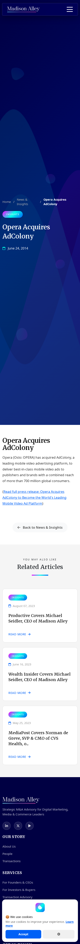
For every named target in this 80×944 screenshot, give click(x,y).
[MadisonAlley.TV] (29, 826)
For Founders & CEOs (17, 882)
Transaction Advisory (17, 897)
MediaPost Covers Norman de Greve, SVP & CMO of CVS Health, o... (38, 738)
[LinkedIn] (6, 826)
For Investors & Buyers (18, 890)
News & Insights (22, 202)
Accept (23, 934)
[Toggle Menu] (70, 9)
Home (6, 202)
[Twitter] (18, 826)
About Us (9, 846)
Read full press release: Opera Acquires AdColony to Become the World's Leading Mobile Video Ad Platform (34, 497)
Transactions (11, 861)
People (7, 854)
